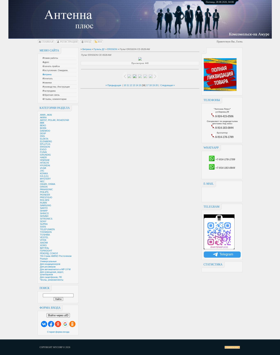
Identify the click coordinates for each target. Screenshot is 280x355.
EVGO (43, 149)
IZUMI (43, 168)
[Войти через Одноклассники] (72, 324)
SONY (43, 221)
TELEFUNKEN (47, 229)
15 (140, 85)
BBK (42, 123)
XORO (43, 245)
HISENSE (45, 160)
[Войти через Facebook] (51, 324)
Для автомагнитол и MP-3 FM (55, 269)
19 (153, 85)
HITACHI (44, 163)
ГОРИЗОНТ (46, 250)
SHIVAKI (44, 216)
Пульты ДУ (99, 49)
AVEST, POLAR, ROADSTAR (54, 120)
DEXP (43, 133)
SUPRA (44, 224)
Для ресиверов (48, 266)
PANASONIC (46, 189)
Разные (44, 258)
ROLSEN (44, 200)
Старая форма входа (58, 332)
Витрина (86, 49)
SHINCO (44, 213)
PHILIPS (44, 192)
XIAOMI (44, 242)
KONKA (44, 173)
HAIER (43, 157)
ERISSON (45, 147)
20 (156, 85)
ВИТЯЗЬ (44, 248)
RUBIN (43, 202)
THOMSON (46, 232)
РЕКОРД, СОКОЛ (49, 253)
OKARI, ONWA (47, 184)
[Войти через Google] (65, 324)
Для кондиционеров (50, 264)
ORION (44, 186)
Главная (47, 41)
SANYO (44, 208)
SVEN (43, 226)
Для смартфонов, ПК (51, 277)
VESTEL (44, 237)
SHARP (44, 210)
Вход (87, 41)
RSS (100, 41)
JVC (42, 171)
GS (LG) (44, 176)
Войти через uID (58, 315)
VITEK (43, 240)
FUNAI (43, 152)
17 (147, 85)
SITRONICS (46, 218)
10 (125, 85)
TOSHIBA (45, 234)
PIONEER (45, 194)
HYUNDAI (45, 165)
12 (131, 85)
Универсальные (48, 261)
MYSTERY (45, 179)
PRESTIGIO (46, 197)
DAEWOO (45, 131)
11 (128, 85)
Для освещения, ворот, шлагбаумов (52, 273)
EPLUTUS (45, 144)
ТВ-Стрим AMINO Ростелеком (56, 256)
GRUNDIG (45, 155)
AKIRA (43, 117)
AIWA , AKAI (46, 115)
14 (137, 85)
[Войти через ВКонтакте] (44, 324)
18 (150, 85)
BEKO (43, 125)
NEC (42, 181)
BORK (43, 128)
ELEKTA (44, 139)
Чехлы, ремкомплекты (51, 280)
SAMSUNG (45, 205)
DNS (42, 136)
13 (134, 85)
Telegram (226, 254)
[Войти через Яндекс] (58, 324)
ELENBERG (46, 141)
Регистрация (68, 41)
